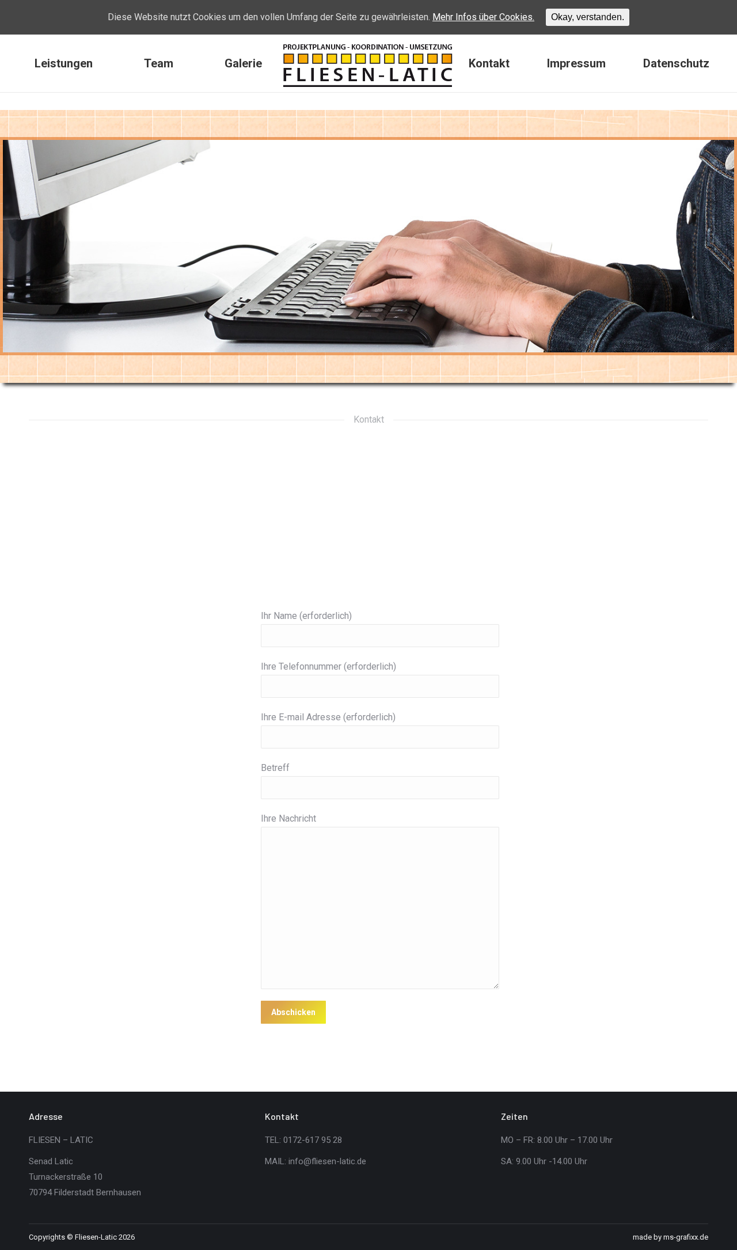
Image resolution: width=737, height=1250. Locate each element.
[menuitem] (64, 63)
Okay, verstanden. (587, 17)
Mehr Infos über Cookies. (483, 17)
